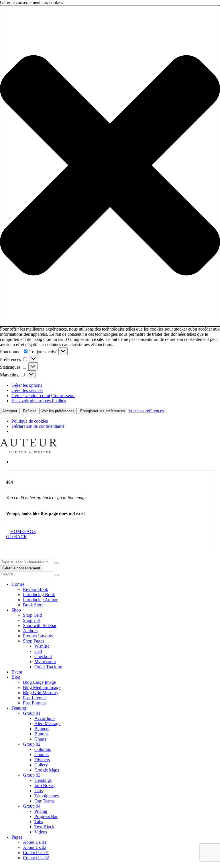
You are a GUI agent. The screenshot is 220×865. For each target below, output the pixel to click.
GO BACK (16, 536)
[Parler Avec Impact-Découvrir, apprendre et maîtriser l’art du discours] (28, 452)
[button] (110, 166)
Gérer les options (26, 385)
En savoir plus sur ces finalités (38, 400)
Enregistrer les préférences (102, 411)
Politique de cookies (29, 421)
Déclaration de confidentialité (37, 426)
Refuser (29, 411)
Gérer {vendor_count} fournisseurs (43, 395)
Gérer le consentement (21, 568)
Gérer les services (27, 390)
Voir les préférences (58, 411)
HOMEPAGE (23, 531)
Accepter (9, 411)
